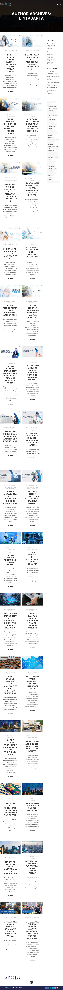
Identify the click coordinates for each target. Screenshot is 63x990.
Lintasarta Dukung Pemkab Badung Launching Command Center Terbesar (32, 930)
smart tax (50, 170)
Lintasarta (51, 133)
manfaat (50, 135)
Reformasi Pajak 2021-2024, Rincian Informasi (32, 252)
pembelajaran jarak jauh (53, 147)
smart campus (51, 161)
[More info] (57, 4)
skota (49, 159)
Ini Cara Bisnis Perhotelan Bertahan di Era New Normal (32, 497)
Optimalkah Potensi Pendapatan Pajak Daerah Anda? (32, 867)
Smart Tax (32, 180)
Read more (10, 91)
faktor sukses (51, 119)
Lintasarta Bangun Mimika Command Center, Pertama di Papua (10, 929)
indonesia (50, 121)
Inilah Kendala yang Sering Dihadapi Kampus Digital (32, 311)
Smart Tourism (34, 488)
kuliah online (51, 130)
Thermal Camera (50, 63)
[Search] (55, 4)
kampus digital (52, 126)
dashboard (51, 110)
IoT (30, 52)
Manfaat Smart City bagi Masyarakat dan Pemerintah (10, 868)
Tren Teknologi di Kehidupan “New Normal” (32, 558)
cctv (49, 104)
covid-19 (9, 363)
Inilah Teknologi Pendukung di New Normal (10, 560)
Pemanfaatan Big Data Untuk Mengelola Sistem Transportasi (32, 62)
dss (49, 115)
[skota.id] (5, 4)
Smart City (33, 116)
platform (50, 157)
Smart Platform (34, 52)
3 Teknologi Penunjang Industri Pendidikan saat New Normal (32, 439)
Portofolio (15, 919)
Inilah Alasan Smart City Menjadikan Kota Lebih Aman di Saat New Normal (10, 374)
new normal (51, 139)
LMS (56, 133)
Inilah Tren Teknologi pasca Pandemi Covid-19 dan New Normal (32, 372)
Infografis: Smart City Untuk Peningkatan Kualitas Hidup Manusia (10, 621)
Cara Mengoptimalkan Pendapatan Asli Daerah (10, 310)
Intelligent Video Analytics (8, 180)
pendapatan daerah (52, 152)
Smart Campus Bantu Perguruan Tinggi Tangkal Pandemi (32, 621)
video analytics (52, 181)
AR (54, 101)
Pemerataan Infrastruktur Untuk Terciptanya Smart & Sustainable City (53, 82)
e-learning (49, 48)
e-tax (49, 117)
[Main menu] (60, 4)
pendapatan (51, 150)
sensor (56, 157)
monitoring (51, 137)
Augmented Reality (31, 737)
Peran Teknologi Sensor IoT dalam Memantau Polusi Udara (10, 126)
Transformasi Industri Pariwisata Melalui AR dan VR (32, 746)
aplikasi (50, 101)
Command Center (9, 919)
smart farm (51, 166)
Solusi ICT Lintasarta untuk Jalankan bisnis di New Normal (10, 497)
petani (56, 155)
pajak (57, 139)
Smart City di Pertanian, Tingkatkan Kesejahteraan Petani (10, 809)
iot (55, 124)
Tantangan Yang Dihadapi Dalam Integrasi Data (32, 683)
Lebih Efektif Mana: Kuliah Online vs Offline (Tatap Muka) (10, 63)
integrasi (50, 124)
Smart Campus (11, 52)
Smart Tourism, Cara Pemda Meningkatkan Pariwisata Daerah (10, 747)
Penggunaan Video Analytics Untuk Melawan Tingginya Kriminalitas (10, 192)
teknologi (50, 177)
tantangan (50, 175)
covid (49, 108)
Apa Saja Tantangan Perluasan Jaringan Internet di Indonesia (32, 125)
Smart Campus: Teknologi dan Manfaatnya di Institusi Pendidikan (10, 685)
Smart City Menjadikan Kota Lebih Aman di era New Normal (10, 436)
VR (58, 181)
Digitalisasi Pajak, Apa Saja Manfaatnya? (10, 253)
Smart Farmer (10, 800)
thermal (50, 179)
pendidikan (50, 155)
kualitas (50, 128)
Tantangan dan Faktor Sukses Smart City (32, 806)
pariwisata (50, 144)
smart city (51, 164)
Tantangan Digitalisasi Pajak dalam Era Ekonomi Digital (32, 189)
